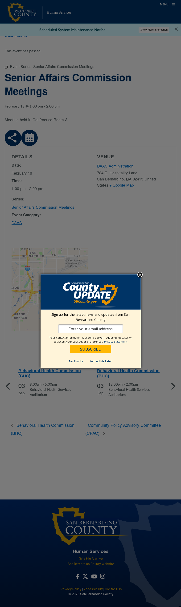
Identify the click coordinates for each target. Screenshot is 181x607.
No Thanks (76, 361)
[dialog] (91, 321)
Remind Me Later (101, 361)
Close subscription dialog (140, 275)
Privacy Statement (115, 341)
